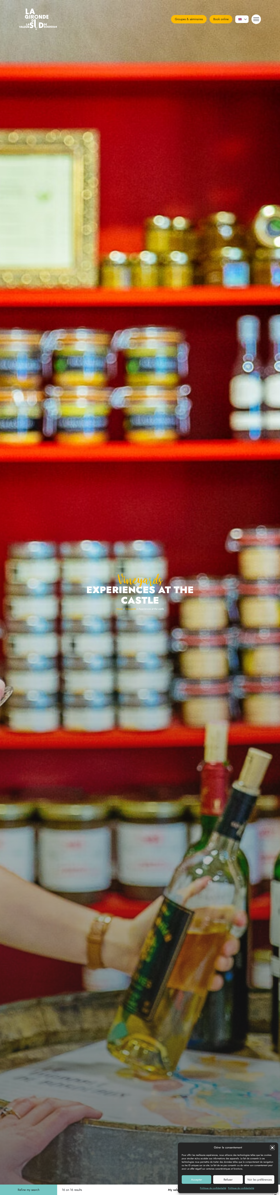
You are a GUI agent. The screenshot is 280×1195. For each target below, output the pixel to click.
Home (119, 609)
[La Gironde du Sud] (43, 19)
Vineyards (130, 609)
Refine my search (28, 1190)
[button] (272, 1147)
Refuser (228, 1180)
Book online (221, 19)
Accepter (196, 1180)
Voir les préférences (259, 1180)
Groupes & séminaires (189, 19)
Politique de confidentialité (213, 1188)
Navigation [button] (256, 19)
